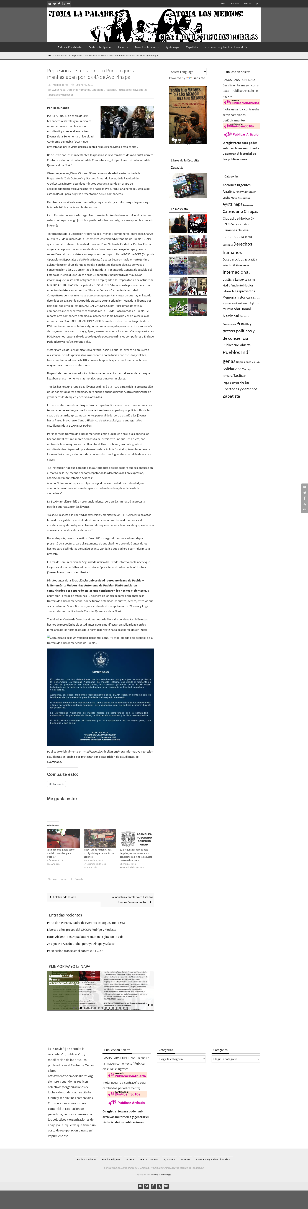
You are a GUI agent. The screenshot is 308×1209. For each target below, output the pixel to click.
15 (124, 1008)
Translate (198, 78)
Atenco (234, 197)
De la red (246, 236)
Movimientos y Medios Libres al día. (213, 1159)
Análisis (229, 191)
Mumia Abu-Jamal (237, 308)
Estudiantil (97, 89)
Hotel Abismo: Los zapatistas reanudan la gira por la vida (85, 937)
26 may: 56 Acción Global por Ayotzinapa (63, 979)
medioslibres (60, 84)
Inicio (222, 3)
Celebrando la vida (64, 897)
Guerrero (242, 265)
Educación (251, 259)
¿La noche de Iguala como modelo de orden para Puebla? (61, 853)
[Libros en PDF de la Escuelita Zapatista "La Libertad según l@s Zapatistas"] (178, 245)
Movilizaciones (239, 303)
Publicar (247, 3)
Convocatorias (239, 224)
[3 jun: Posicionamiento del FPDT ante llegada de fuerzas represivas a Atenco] (197, 266)
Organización (229, 324)
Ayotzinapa (61, 55)
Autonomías (244, 197)
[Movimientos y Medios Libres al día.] (178, 224)
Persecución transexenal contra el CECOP (74, 951)
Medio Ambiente (233, 285)
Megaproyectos (243, 291)
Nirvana (154, 1174)
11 (109, 1008)
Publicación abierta (237, 345)
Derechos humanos (78, 89)
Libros (251, 279)
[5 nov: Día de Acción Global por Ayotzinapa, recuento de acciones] (100, 838)
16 (127, 1008)
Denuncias (228, 244)
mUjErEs (253, 303)
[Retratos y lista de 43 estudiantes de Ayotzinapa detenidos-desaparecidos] (197, 224)
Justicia (228, 279)
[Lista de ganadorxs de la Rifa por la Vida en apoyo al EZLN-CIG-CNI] (178, 266)
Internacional (236, 272)
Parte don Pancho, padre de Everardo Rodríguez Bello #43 (86, 923)
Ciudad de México (236, 218)
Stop (152, 1005)
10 (106, 1008)
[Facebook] (59, 4)
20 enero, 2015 (84, 84)
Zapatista (231, 396)
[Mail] (68, 4)
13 (116, 1008)
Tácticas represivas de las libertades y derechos (240, 382)
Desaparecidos (233, 259)
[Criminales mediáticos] (197, 287)
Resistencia (254, 362)
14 (120, 1008)
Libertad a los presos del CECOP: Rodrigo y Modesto (82, 930)
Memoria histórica (236, 297)
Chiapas (251, 211)
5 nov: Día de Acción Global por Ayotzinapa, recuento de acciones (99, 853)
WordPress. (166, 1174)
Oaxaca (245, 316)
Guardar (79, 879)
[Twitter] (54, 4)
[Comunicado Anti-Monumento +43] (197, 245)
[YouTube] (50, 4)
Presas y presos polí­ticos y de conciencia (239, 331)
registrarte (233, 143)
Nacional (111, 89)
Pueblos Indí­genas (111, 1159)
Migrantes (227, 303)
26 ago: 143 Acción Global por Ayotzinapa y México (81, 944)
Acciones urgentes (237, 184)
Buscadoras (248, 205)
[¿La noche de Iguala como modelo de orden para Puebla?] (63, 838)
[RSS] (64, 4)
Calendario (233, 211)
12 (113, 1008)
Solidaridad (232, 368)
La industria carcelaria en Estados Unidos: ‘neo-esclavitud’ (132, 899)
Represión (242, 362)
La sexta (241, 279)
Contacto (234, 3)
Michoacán (255, 298)
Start (149, 1005)
